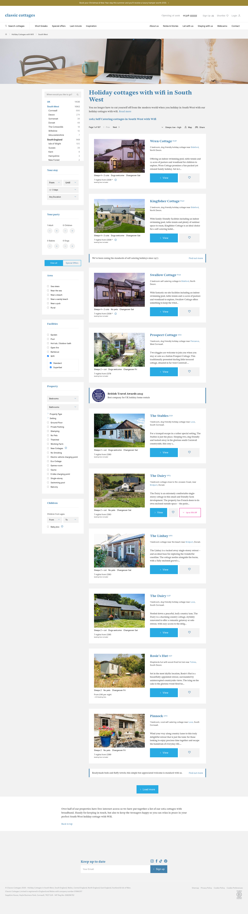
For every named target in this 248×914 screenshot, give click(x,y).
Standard (57, 363)
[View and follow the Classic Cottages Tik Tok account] (160, 862)
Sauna (53, 470)
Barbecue (54, 352)
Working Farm (56, 444)
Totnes (193, 662)
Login (235, 15)
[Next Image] (140, 156)
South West (63, 106)
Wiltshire (64, 131)
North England (94, 888)
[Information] (66, 448)
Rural (52, 308)
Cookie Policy (219, 888)
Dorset (64, 122)
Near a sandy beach (59, 299)
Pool (52, 339)
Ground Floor (56, 423)
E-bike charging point (60, 474)
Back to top (66, 824)
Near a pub (55, 303)
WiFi (52, 356)
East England (105, 888)
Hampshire (64, 156)
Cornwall (64, 110)
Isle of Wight (64, 143)
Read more (125, 111)
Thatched (54, 440)
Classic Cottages (14, 888)
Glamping (54, 431)
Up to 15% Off (191, 512)
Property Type (56, 414)
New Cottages (57, 448)
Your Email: (88, 869)
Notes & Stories (170, 26)
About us (154, 26)
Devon (64, 114)
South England (63, 139)
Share (202, 127)
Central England (80, 888)
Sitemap (195, 888)
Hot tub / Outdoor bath (60, 343)
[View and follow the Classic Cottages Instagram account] (152, 862)
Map (190, 127)
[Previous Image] (98, 156)
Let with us (188, 26)
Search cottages (16, 26)
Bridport (153, 485)
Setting (53, 418)
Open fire (54, 348)
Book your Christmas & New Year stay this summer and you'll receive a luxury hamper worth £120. (123, 3)
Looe (193, 422)
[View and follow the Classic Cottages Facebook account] (156, 862)
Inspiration (91, 26)
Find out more (196, 258)
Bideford (195, 147)
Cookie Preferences (235, 888)
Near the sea (56, 290)
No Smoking (56, 453)
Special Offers (72, 263)
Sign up (160, 869)
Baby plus (54, 527)
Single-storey (56, 478)
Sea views (54, 286)
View (165, 177)
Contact (236, 26)
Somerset (64, 118)
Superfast (57, 367)
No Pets (53, 435)
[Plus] (56, 230)
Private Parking (57, 427)
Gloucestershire (64, 135)
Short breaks (41, 26)
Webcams (222, 26)
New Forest (64, 160)
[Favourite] (189, 177)
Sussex (64, 147)
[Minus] (49, 230)
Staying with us (205, 26)
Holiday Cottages (35, 888)
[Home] (6, 34)
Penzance (195, 341)
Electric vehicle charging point (64, 457)
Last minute (76, 26)
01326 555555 (190, 15)
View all (53, 263)
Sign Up (207, 15)
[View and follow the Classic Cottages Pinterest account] (165, 862)
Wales (70, 888)
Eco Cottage (55, 461)
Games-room (56, 465)
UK (63, 101)
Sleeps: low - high (173, 127)
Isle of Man (125, 888)
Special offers (58, 26)
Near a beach (56, 295)
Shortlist (221, 15)
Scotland (115, 888)
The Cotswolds (64, 127)
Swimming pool (57, 483)
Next (115, 127)
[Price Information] (116, 180)
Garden (53, 335)
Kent (64, 152)
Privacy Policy (206, 888)
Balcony (54, 487)
